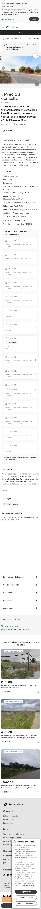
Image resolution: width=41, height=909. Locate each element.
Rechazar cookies (26, 897)
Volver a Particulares (8, 19)
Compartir (35, 39)
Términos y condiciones (17, 165)
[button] (3, 68)
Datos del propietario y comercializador (15, 629)
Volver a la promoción (13, 39)
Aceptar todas (26, 892)
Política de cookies (27, 885)
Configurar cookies (25, 903)
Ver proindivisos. (12, 49)
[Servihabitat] (12, 27)
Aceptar (34, 19)
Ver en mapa (20, 124)
